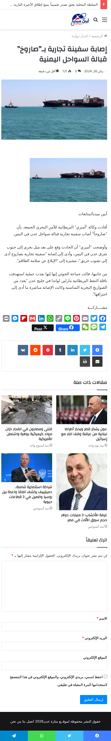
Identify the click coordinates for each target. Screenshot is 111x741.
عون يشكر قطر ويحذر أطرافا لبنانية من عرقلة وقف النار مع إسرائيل (84, 434)
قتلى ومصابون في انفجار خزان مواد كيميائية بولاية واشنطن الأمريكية (28, 434)
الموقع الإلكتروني (95, 657)
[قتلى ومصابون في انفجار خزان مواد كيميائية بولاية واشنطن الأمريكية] (26, 409)
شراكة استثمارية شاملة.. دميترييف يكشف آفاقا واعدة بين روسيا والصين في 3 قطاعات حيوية (27, 494)
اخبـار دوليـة (80, 36)
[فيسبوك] (97, 350)
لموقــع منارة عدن (56, 721)
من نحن (15, 721)
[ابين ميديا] (80, 19)
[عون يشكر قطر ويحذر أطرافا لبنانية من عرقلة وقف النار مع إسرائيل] (81, 409)
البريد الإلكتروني (94, 638)
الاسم (102, 618)
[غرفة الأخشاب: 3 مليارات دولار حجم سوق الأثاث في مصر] (81, 481)
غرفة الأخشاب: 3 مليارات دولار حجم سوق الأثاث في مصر (84, 517)
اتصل (30, 721)
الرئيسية (97, 36)
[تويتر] (85, 350)
